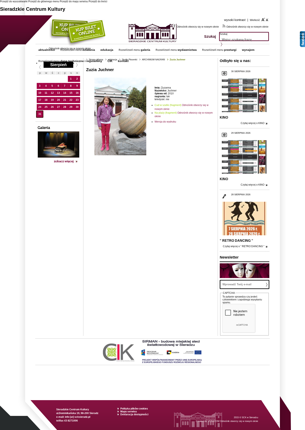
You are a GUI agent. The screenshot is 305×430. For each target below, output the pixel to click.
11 (46, 92)
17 (39, 99)
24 (39, 107)
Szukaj (223, 34)
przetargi (230, 49)
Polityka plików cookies (134, 408)
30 (77, 107)
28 (64, 107)
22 (71, 99)
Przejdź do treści (98, 1)
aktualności (46, 49)
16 (77, 92)
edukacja (106, 49)
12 (52, 92)
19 (52, 99)
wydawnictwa (187, 49)
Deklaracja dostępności (134, 414)
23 (77, 99)
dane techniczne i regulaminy (81, 61)
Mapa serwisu (128, 411)
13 (58, 92)
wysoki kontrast (236, 20)
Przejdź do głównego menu (43, 1)
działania (88, 49)
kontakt (123, 61)
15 (71, 92)
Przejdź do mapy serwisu (74, 1)
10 (39, 92)
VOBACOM (233, 421)
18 (46, 99)
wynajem (248, 49)
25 (46, 107)
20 (58, 99)
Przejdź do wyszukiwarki (14, 1)
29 (71, 107)
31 (39, 114)
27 (58, 107)
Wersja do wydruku (165, 121)
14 (64, 92)
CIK (109, 61)
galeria (145, 49)
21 (64, 99)
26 (52, 107)
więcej (252, 123)
